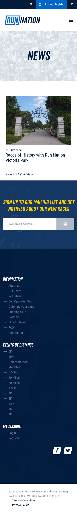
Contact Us (15, 333)
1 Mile (12, 388)
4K (10, 398)
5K (10, 351)
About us (14, 286)
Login (12, 433)
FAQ (11, 327)
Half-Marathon (18, 362)
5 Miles (13, 372)
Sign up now (65, 224)
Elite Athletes (16, 322)
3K (10, 409)
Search (31, 4)
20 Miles (14, 383)
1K (10, 414)
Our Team (14, 291)
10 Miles (14, 377)
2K (10, 393)
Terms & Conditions (23, 500)
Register (13, 438)
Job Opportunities (20, 301)
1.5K (11, 404)
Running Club (17, 312)
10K (11, 357)
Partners (13, 317)
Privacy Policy (20, 504)
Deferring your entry (21, 306)
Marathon (14, 367)
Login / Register (54, 4)
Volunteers (15, 296)
